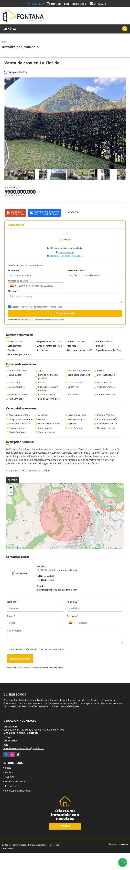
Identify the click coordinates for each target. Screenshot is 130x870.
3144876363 (100, 3)
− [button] (11, 493)
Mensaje (13, 291)
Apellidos (73, 601)
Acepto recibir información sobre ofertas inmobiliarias (37, 649)
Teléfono (72, 616)
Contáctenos (12, 786)
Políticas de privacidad (18, 790)
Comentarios (14, 630)
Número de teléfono (19, 280)
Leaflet (98, 548)
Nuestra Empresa (15, 781)
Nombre (12, 601)
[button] (122, 80)
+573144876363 (66, 252)
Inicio (4, 41)
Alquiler (9, 776)
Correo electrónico (76, 270)
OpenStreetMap (116, 548)
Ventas (9, 772)
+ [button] (11, 488)
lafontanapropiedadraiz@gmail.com (68, 3)
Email (11, 616)
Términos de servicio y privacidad (49, 319)
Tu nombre (14, 270)
